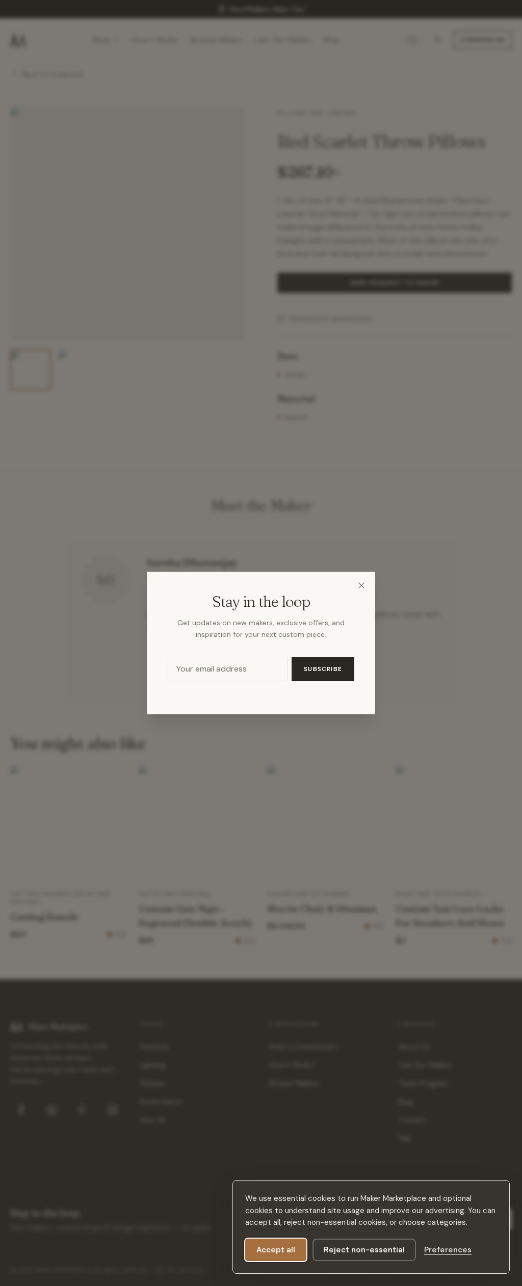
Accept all (275, 1250)
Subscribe (323, 669)
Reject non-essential (364, 1250)
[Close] (361, 585)
